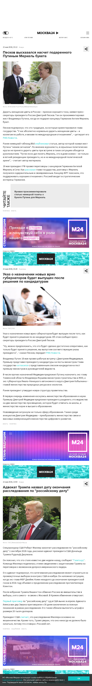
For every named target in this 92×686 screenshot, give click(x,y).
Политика (22, 269)
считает (24, 617)
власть (13, 211)
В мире (21, 47)
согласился (22, 365)
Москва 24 (46, 33)
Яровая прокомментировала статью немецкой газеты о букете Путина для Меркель (30, 194)
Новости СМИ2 (8, 251)
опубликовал (42, 143)
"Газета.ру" (78, 560)
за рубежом (15, 629)
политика (6, 211)
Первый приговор (12, 601)
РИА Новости (10, 138)
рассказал (30, 169)
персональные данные (12, 680)
